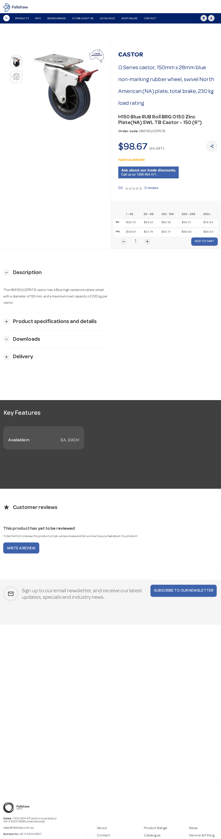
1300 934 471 (22, 818)
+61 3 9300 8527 (30, 834)
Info (38, 18)
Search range (56, 18)
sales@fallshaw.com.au (18, 828)
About (102, 828)
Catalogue (107, 18)
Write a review (21, 548)
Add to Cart (204, 241)
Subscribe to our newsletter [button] (183, 591)
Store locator (82, 18)
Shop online (129, 18)
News (193, 828)
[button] (22, 272)
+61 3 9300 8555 (14, 821)
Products (22, 18)
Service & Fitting (202, 835)
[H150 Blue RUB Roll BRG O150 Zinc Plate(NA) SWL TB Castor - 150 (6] (68, 85)
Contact (150, 18)
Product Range (155, 828)
